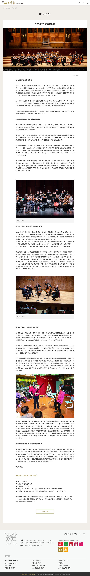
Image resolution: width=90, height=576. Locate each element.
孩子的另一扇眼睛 (10, 568)
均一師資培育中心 (63, 565)
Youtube (84, 534)
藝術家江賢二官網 (63, 560)
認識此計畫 (45, 511)
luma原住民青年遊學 (38, 568)
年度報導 (14, 8)
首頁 (4, 8)
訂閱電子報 (67, 534)
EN (83, 3)
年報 (75, 534)
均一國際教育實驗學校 (11, 560)
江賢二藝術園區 (36, 560)
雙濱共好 (61, 563)
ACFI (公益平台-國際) (64, 568)
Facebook (80, 534)
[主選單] (87, 2)
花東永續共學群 (36, 563)
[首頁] (12, 3)
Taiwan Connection (10, 563)
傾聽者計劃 (8, 565)
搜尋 (79, 2)
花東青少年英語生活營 (38, 565)
